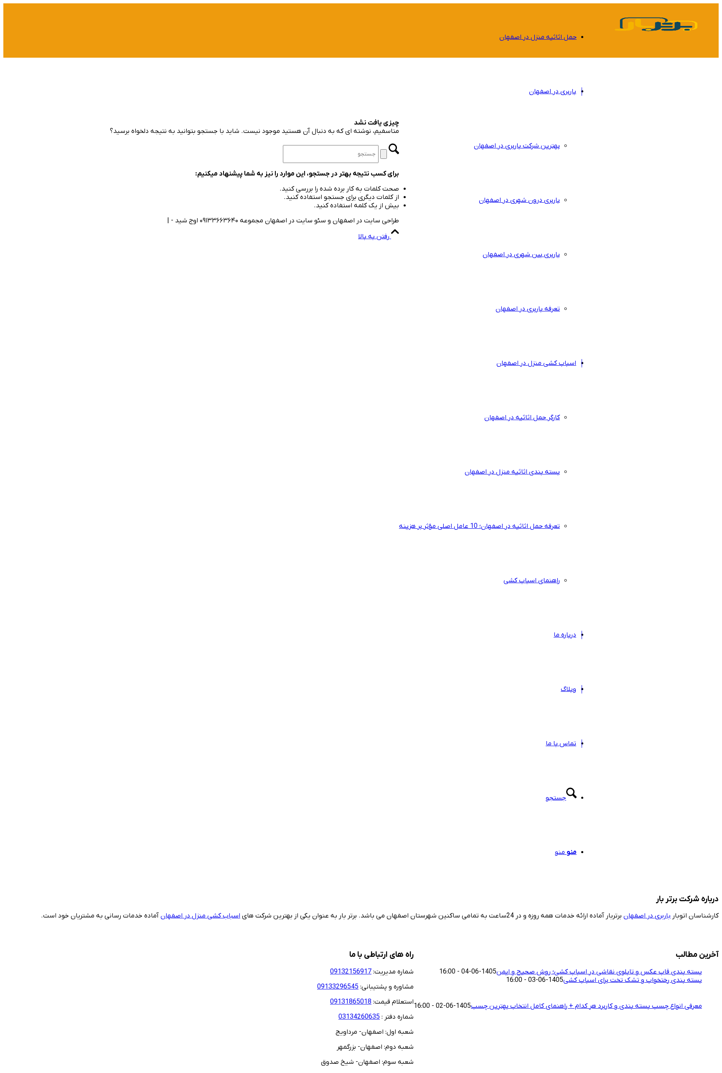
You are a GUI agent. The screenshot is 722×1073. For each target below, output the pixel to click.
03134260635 (359, 1017)
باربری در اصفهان (647, 916)
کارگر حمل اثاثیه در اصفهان (522, 417)
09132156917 (350, 972)
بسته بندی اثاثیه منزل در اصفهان (512, 472)
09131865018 (350, 1002)
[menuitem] (488, 37)
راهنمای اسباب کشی (531, 580)
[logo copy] (656, 43)
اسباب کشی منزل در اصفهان (200, 916)
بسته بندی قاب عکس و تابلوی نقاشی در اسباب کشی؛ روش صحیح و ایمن (599, 972)
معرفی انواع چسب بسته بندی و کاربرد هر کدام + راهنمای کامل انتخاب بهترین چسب (586, 1006)
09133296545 (337, 987)
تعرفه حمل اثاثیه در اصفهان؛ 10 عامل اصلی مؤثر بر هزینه (479, 526)
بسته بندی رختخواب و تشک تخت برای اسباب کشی (632, 980)
